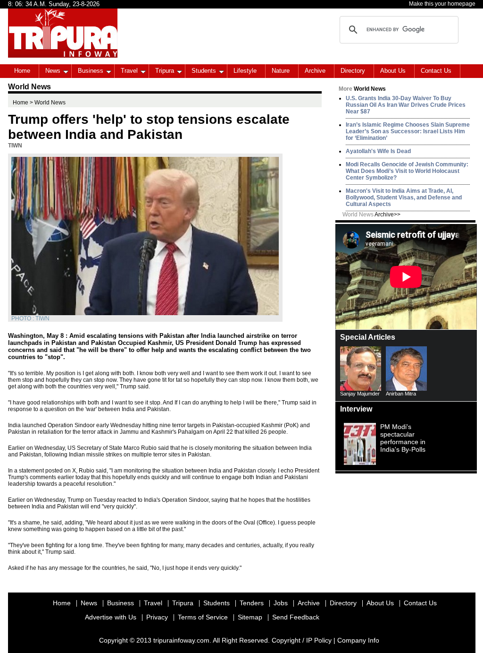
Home (22, 70)
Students (204, 70)
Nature (281, 70)
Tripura (164, 70)
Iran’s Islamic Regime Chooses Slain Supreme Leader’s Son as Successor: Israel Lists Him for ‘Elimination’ (408, 131)
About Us (393, 70)
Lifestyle (245, 70)
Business (90, 70)
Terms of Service (203, 617)
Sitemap (250, 617)
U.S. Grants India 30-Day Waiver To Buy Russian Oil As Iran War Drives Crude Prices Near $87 (406, 105)
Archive (315, 70)
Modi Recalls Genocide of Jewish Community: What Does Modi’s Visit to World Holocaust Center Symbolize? (407, 171)
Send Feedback (295, 617)
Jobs (281, 603)
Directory (353, 70)
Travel (129, 70)
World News (371, 214)
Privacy (157, 617)
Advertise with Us (110, 617)
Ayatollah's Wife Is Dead (378, 151)
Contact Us (436, 70)
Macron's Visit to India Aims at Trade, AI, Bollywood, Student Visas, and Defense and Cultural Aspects (404, 197)
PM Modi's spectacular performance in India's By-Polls (402, 438)
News (52, 70)
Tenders (252, 603)
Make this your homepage (442, 3)
